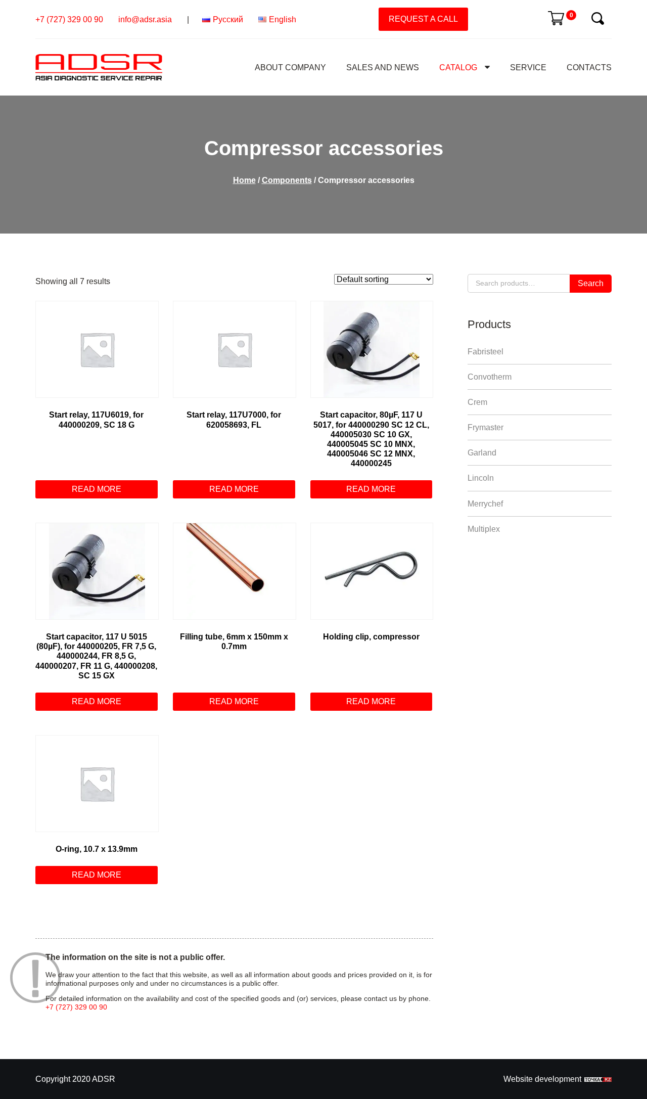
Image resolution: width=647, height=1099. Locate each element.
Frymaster (485, 427)
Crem (477, 402)
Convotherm (490, 377)
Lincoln (481, 478)
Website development (542, 1079)
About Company (290, 67)
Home (244, 180)
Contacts (589, 67)
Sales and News (382, 67)
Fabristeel (485, 351)
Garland (482, 452)
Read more (96, 489)
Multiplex (484, 529)
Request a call (423, 19)
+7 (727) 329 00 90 (69, 19)
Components (287, 180)
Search (591, 283)
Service (528, 67)
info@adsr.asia (145, 19)
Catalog (458, 67)
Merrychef (485, 503)
